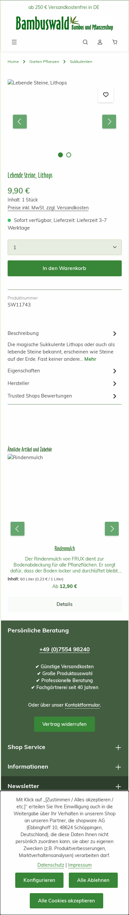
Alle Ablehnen (93, 880)
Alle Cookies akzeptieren (66, 900)
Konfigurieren (39, 880)
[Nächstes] (109, 122)
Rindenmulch (65, 549)
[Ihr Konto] (100, 42)
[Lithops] (64, 122)
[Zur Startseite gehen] (64, 23)
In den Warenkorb (64, 268)
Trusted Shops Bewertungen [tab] (40, 396)
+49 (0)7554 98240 (64, 649)
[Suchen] (85, 42)
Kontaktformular (82, 705)
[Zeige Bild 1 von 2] (60, 154)
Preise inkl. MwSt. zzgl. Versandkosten (48, 208)
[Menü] (14, 42)
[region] (64, 122)
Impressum (80, 865)
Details (64, 604)
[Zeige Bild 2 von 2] (68, 154)
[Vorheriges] (20, 122)
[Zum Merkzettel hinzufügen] (105, 94)
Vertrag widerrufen (64, 724)
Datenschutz (50, 865)
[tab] (63, 345)
